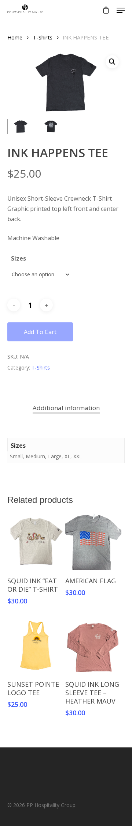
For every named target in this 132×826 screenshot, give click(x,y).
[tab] (66, 408)
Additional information (66, 407)
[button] (112, 61)
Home (14, 37)
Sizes (18, 258)
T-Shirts (42, 37)
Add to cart (40, 332)
